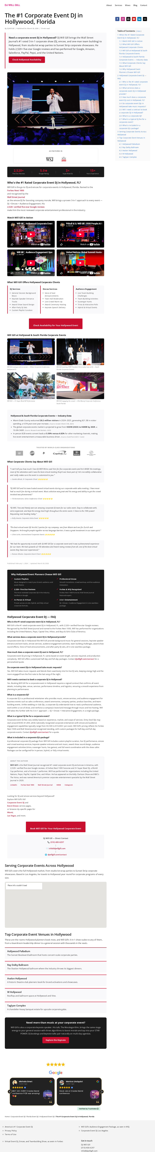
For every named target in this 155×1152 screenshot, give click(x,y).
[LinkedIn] (139, 19)
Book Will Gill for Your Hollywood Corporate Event (55, 828)
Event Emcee (13, 806)
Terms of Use (10, 1134)
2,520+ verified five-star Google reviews (26, 207)
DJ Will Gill (10, 28)
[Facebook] (117, 19)
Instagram (69, 785)
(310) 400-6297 (57, 842)
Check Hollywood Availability (26, 59)
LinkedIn (13, 785)
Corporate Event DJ (15, 802)
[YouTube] (134, 19)
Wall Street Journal (16, 197)
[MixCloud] (128, 19)
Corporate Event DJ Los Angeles (94, 1130)
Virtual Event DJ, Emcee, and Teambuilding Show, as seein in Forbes (34, 1141)
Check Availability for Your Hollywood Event (55, 325)
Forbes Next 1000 (15, 190)
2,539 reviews (60, 1068)
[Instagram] (123, 19)
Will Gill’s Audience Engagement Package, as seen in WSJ (105, 1126)
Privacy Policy (11, 1130)
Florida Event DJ (32, 1116)
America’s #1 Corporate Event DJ (19, 1126)
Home (7, 1116)
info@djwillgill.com (57, 848)
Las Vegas (11, 815)
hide (138, 31)
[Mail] (145, 19)
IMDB (58, 785)
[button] (102, 1091)
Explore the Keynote (56, 1040)
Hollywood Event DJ (47, 1116)
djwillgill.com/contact (84, 659)
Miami (10, 812)
